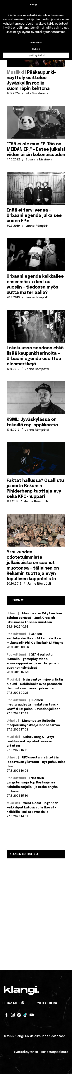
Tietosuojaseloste (54, 1052)
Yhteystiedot (48, 1003)
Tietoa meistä (13, 1003)
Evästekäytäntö (26, 1052)
